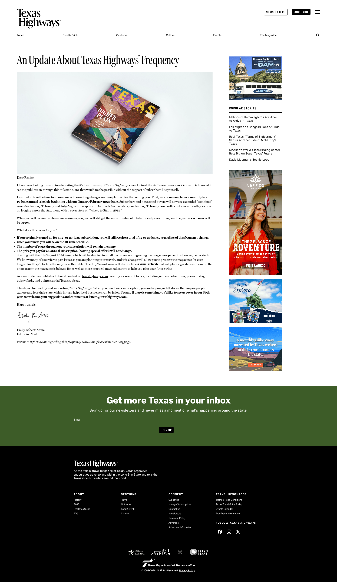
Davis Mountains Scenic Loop (249, 160)
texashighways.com (95, 276)
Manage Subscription (179, 504)
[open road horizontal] (255, 370)
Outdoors (121, 35)
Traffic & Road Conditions (229, 499)
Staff (76, 504)
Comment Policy (177, 518)
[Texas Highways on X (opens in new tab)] (238, 532)
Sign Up (166, 430)
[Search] (317, 35)
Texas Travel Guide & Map (229, 504)
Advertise (173, 522)
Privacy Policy (187, 570)
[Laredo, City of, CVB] (255, 274)
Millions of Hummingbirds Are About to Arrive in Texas (254, 119)
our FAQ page (121, 342)
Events (217, 35)
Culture (170, 35)
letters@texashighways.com (108, 297)
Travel (20, 35)
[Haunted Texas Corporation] (255, 99)
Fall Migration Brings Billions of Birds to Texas (254, 128)
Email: (78, 420)
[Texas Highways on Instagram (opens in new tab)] (229, 532)
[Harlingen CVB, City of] (255, 322)
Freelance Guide (82, 508)
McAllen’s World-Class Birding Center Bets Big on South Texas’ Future (254, 151)
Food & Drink (70, 35)
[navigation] (317, 12)
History (77, 499)
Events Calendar (224, 508)
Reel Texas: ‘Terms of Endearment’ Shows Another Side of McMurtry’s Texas (252, 140)
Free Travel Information (228, 513)
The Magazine (268, 35)
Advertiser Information (180, 527)
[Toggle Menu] (317, 12)
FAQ (76, 513)
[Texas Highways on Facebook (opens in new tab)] (220, 532)
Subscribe (301, 12)
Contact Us (174, 508)
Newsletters (276, 12)
